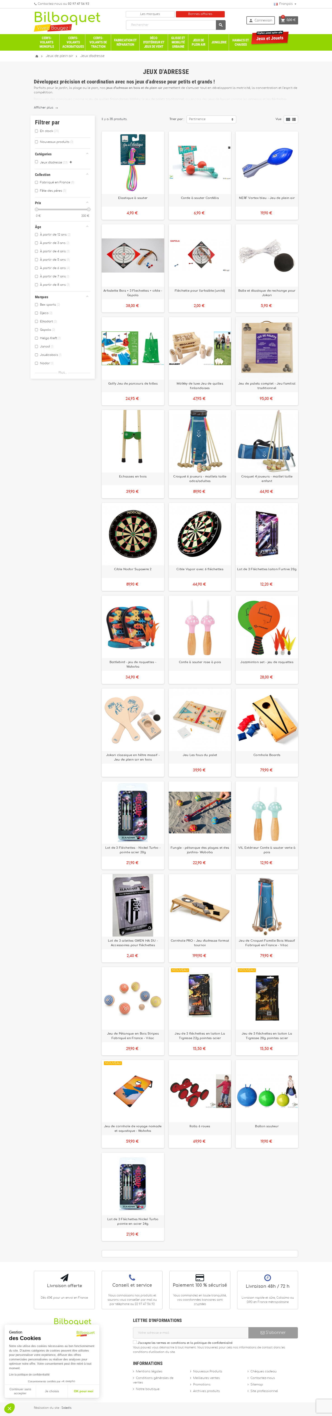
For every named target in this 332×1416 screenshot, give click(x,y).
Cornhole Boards (266, 755)
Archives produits (206, 1391)
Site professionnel (264, 1391)
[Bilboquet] (67, 21)
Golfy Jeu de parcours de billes (133, 383)
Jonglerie (219, 42)
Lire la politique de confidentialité (29, 1374)
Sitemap (256, 1384)
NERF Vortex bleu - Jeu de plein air (267, 198)
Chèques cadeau (263, 1371)
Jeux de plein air (198, 42)
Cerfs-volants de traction (98, 42)
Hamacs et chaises (240, 42)
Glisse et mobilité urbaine (178, 42)
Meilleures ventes (206, 1378)
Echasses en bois (133, 476)
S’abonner (275, 1333)
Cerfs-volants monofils (47, 42)
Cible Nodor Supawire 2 (133, 569)
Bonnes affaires (200, 14)
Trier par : (176, 119)
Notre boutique (147, 1389)
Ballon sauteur (267, 1126)
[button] (9, 1408)
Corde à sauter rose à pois (200, 662)
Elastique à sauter (132, 198)
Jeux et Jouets (270, 36)
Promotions (201, 1384)
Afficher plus (46, 107)
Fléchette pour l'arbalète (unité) (200, 290)
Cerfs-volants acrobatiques (73, 42)
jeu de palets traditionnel (164, 99)
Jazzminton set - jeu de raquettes (266, 662)
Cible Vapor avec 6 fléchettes (199, 569)
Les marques (150, 14)
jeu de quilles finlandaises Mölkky (114, 99)
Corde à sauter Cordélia (200, 198)
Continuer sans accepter (20, 1391)
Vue (278, 119)
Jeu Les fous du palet (200, 755)
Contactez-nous (262, 1378)
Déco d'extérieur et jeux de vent (153, 42)
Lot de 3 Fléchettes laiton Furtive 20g (267, 569)
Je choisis (52, 1391)
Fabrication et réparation (125, 42)
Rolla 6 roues (199, 1126)
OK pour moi (83, 1391)
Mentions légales (149, 1371)
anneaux (255, 99)
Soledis (66, 1408)
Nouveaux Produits (207, 1371)
